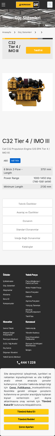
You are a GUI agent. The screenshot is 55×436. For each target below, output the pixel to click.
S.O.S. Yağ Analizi (10, 343)
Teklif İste (29, 316)
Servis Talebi (8, 328)
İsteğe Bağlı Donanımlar (27, 238)
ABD (6, 160)
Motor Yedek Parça (33, 287)
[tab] (27, 203)
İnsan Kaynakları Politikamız (32, 338)
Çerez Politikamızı (20, 387)
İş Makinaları (8, 281)
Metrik (15, 160)
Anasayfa (6, 32)
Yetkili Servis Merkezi (11, 357)
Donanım (27, 221)
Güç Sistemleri (25, 32)
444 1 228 (28, 362)
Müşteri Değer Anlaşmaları (9, 334)
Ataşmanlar (7, 290)
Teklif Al (38, 50)
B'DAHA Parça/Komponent (33, 311)
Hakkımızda (30, 328)
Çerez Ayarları (26, 427)
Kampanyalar (8, 303)
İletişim (28, 350)
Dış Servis (7, 348)
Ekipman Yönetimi (10, 352)
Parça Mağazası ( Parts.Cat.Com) (33, 282)
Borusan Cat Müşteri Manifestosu (34, 344)
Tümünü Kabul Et (26, 411)
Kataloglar (27, 246)
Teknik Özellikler (27, 203)
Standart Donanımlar (27, 229)
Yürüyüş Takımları (33, 305)
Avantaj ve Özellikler (27, 212)
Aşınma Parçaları (32, 301)
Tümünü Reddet (26, 419)
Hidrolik (29, 296)
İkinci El (6, 299)
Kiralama (6, 294)
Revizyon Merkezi (10, 339)
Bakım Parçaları (32, 292)
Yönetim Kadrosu (32, 333)
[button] (50, 75)
